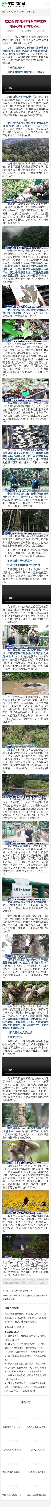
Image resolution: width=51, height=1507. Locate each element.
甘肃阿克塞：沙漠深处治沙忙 (13, 1450)
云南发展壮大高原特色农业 (21, 1291)
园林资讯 (31, 12)
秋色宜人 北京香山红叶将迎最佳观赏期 (37, 1427)
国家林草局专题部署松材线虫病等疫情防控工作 (13, 1472)
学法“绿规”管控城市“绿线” (13, 1495)
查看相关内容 (37, 1352)
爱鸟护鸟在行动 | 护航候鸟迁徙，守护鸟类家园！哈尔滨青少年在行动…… (13, 1427)
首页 (12, 12)
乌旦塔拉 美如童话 (37, 1450)
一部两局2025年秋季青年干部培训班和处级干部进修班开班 (37, 1472)
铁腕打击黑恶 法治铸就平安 (37, 1495)
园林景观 (20, 12)
